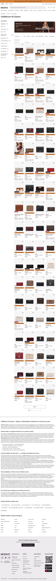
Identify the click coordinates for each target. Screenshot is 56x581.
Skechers (43, 529)
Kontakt (13, 573)
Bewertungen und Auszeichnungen (37, 565)
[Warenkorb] (53, 7)
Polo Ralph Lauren (31, 525)
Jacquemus (30, 521)
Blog (43, 3)
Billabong (2, 519)
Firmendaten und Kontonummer (26, 561)
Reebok (43, 525)
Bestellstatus (14, 563)
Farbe (33, 36)
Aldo (15, 527)
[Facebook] (9, 557)
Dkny (2, 523)
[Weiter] (53, 1)
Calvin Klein (44, 531)
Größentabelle (36, 556)
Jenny (16, 525)
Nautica (16, 521)
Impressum (25, 558)
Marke (28, 36)
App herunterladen (48, 3)
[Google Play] (48, 566)
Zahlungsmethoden (15, 567)
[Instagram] (2, 557)
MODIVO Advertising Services (27, 569)
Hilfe (54, 3)
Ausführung (52, 36)
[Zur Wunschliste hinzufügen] (22, 44)
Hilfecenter (14, 571)
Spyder (2, 527)
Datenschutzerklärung (23, 578)
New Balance (30, 527)
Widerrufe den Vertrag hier (16, 560)
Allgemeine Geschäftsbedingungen (27, 572)
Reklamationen (15, 569)
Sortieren (17, 36)
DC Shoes (30, 531)
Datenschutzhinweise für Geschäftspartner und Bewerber (37, 578)
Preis (25, 36)
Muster (46, 36)
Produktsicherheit (37, 560)
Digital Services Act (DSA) (39, 562)
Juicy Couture (31, 519)
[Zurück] (3, 1)
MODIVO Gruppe (26, 564)
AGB (9, 578)
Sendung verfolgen (15, 565)
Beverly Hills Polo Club (5, 521)
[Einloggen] (48, 7)
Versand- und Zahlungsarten (14, 557)
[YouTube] (5, 557)
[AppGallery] (48, 571)
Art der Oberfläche (39, 36)
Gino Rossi (44, 519)
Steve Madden (44, 523)
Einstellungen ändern (14, 578)
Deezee (16, 531)
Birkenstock (17, 529)
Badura (29, 529)
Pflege (35, 558)
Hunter (16, 519)
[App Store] (48, 568)
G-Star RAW (17, 523)
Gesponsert (16, 42)
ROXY (2, 529)
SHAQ (2, 525)
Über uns (24, 556)
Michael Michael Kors (46, 527)
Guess (2, 531)
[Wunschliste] (51, 7)
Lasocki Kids (30, 523)
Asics (43, 521)
